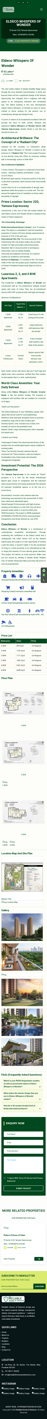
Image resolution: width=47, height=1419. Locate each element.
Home (10, 41)
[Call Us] (43, 580)
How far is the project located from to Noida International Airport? (19, 1107)
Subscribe (39, 1286)
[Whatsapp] (43, 575)
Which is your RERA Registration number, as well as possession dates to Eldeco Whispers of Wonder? (22, 1084)
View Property (9, 1259)
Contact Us (6, 1350)
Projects (5, 1338)
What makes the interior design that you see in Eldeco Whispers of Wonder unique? (21, 1096)
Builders (5, 1341)
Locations (6, 1344)
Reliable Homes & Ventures (26, 1410)
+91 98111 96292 (11, 1371)
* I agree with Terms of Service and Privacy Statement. (25, 1179)
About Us (5, 1335)
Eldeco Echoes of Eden (14, 1235)
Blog (3, 1347)
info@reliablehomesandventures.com (19, 1375)
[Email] (43, 570)
